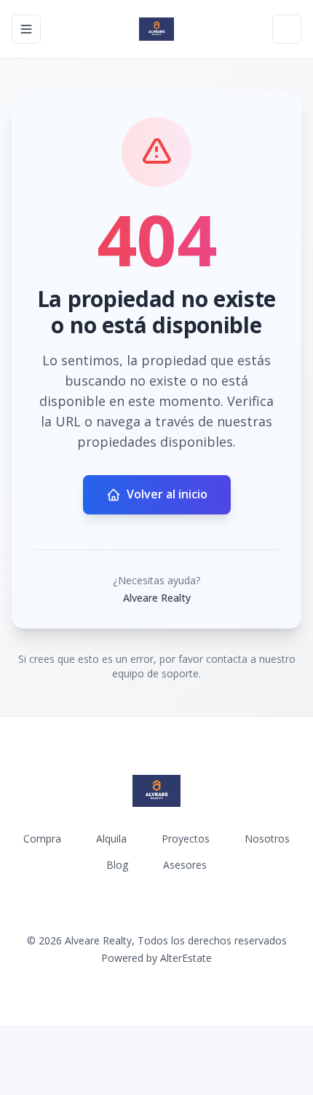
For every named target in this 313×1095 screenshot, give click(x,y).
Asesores (185, 865)
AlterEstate (186, 958)
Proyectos (186, 838)
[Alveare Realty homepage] (156, 29)
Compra (42, 838)
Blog (117, 865)
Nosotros (267, 838)
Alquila (111, 838)
